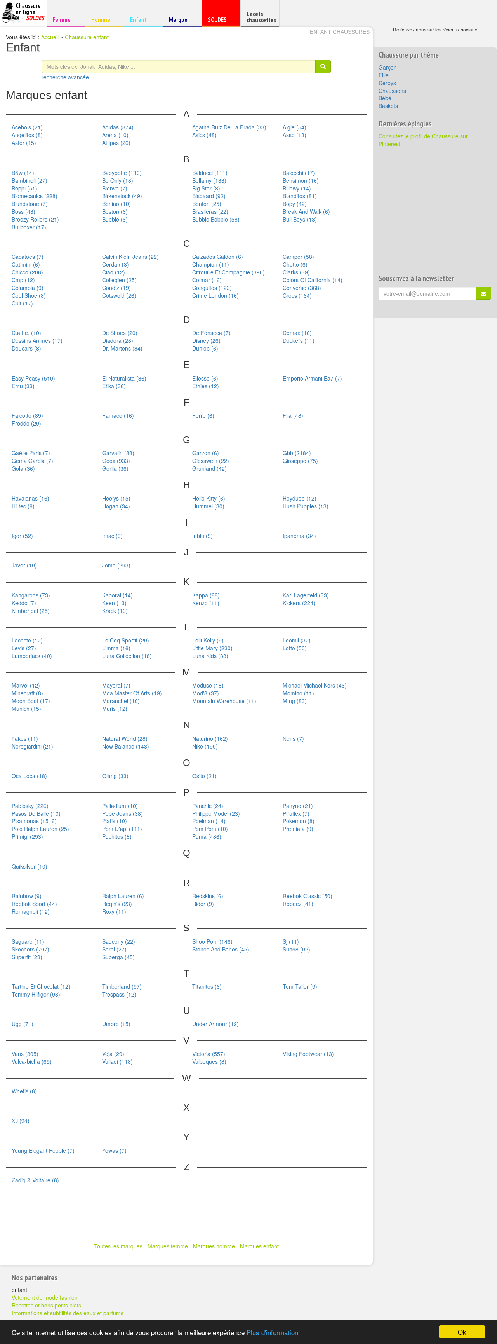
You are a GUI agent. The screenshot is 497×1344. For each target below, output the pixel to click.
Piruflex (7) (296, 813)
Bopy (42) (295, 204)
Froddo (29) (26, 423)
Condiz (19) (116, 287)
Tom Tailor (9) (300, 986)
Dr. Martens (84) (122, 348)
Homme (103, 19)
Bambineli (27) (29, 180)
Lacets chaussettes (261, 17)
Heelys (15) (116, 498)
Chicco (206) (27, 272)
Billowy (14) (297, 188)
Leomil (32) (297, 640)
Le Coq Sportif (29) (125, 640)
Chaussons (392, 90)
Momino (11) (298, 693)
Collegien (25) (119, 280)
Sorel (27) (114, 949)
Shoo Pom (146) (212, 941)
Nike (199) (205, 746)
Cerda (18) (115, 264)
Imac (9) (112, 535)
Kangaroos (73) (31, 595)
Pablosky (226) (30, 806)
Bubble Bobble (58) (216, 219)
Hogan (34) (116, 506)
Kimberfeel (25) (31, 610)
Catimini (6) (26, 264)
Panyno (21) (298, 806)
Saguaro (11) (28, 941)
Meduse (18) (208, 685)
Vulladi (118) (117, 1061)
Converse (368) (302, 287)
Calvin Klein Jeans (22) (130, 256)
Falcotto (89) (27, 415)
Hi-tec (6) (23, 506)
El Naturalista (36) (124, 378)
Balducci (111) (210, 172)
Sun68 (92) (296, 949)
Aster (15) (24, 143)
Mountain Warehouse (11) (224, 701)
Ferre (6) (203, 415)
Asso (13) (294, 135)
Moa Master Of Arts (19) (132, 693)
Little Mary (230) (212, 648)
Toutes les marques (118, 1246)
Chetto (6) (295, 264)
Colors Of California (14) (312, 280)
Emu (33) (23, 386)
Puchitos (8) (117, 836)
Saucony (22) (118, 941)
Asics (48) (204, 135)
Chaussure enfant (87, 37)
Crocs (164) (297, 295)
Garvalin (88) (118, 453)
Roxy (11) (114, 911)
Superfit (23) (27, 957)
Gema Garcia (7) (32, 460)
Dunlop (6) (205, 348)
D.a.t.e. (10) (26, 333)
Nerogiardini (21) (32, 746)
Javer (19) (24, 565)
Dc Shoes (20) (119, 333)
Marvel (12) (26, 685)
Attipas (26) (116, 143)
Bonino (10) (116, 204)
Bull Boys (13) (300, 219)
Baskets (388, 106)
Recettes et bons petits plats (46, 1305)
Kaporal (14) (117, 595)
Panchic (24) (207, 806)
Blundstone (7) (30, 204)
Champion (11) (210, 264)
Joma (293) (116, 565)
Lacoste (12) (27, 640)
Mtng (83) (295, 701)
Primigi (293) (27, 836)
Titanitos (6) (207, 986)
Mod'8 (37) (205, 693)
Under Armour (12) (215, 1024)
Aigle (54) (294, 127)
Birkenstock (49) (122, 196)
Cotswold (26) (119, 295)
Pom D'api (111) (122, 829)
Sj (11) (291, 941)
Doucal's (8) (26, 348)
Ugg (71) (22, 1024)
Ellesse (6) (205, 378)
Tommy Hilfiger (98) (36, 994)
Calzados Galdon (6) (217, 256)
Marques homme (214, 1246)
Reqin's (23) (117, 904)
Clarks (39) (296, 272)
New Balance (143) (125, 746)
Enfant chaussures (340, 32)
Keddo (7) (24, 603)
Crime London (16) (215, 295)
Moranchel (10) (121, 701)
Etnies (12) (205, 386)
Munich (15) (26, 708)
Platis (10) (114, 821)
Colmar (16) (207, 280)
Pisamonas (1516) (34, 821)
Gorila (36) (115, 468)
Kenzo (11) (205, 603)
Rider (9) (203, 904)
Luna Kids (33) (210, 656)
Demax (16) (297, 333)
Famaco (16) (118, 415)
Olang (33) (115, 776)
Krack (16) (115, 610)
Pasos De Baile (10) (36, 813)
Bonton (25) (206, 204)
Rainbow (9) (27, 896)
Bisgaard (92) (209, 196)
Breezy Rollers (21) (35, 219)
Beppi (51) (24, 188)
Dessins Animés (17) (37, 340)
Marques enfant (259, 1246)
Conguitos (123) (212, 287)
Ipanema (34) (299, 535)
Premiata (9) (298, 829)
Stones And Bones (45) (220, 949)
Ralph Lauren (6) (123, 896)
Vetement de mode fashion (45, 1297)
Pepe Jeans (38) (122, 813)
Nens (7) (293, 738)
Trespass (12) (119, 994)
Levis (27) (24, 648)
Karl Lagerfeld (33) (306, 595)
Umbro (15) (116, 1024)
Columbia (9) (27, 287)
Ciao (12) (113, 272)
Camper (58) (298, 256)
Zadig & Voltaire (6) (35, 1180)
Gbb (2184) (297, 453)
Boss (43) (23, 211)
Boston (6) (115, 211)
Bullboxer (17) (29, 227)
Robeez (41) (298, 904)
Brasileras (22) (210, 211)
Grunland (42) (209, 468)
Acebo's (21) (27, 127)
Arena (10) (115, 135)
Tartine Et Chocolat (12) (41, 986)
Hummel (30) (208, 506)
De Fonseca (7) (211, 333)
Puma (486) (206, 836)
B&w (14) (23, 172)
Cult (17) (22, 303)
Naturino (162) (210, 738)
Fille (384, 75)
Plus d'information (272, 1332)
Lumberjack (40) (32, 656)
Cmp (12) (23, 280)
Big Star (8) (206, 188)
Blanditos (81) (300, 196)
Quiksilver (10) (29, 866)
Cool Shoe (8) (29, 295)
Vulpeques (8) (209, 1061)
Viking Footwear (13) (308, 1054)
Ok (462, 1332)
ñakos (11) (25, 738)
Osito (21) (204, 776)
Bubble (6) (115, 219)
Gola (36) (23, 468)
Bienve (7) (114, 188)
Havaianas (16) (30, 498)
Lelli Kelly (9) (208, 640)
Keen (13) (114, 603)
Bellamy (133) (209, 180)
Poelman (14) (209, 821)
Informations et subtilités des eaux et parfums (67, 1313)
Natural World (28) (125, 738)
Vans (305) (25, 1054)
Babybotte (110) (122, 172)
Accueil (50, 37)
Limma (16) (116, 648)
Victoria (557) (208, 1054)
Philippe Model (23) (216, 813)
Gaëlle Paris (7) (31, 453)
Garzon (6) (205, 453)
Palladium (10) (120, 806)
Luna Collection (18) (127, 656)
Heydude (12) (299, 498)
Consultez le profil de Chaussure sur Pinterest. (423, 140)
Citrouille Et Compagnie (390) (228, 272)
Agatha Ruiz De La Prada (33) (229, 127)
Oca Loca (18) (29, 776)
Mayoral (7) (116, 685)
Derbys (387, 83)
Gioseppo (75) (300, 460)
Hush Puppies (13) (305, 506)
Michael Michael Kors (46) (315, 685)
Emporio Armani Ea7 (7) (312, 378)
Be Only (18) (117, 180)
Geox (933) (116, 460)
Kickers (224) (299, 603)
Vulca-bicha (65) (32, 1061)
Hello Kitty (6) (208, 498)
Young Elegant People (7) (43, 1150)
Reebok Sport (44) (34, 904)
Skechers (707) (30, 949)
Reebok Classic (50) (307, 896)
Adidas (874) (118, 127)
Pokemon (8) (299, 821)
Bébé (385, 98)
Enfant (142, 19)
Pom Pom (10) (210, 829)
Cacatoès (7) (27, 256)
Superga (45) (118, 957)
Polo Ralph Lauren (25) (40, 829)
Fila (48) (293, 415)
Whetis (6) (24, 1091)
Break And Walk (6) (306, 211)
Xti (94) (21, 1120)
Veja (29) (113, 1054)
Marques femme (168, 1246)
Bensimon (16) (301, 180)
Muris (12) (114, 708)
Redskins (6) (207, 896)
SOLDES (220, 21)
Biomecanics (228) (34, 196)
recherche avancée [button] (65, 77)
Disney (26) (206, 340)
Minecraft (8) (27, 693)
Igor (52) (22, 535)
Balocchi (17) (299, 172)
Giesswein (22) (210, 460)
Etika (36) (114, 386)
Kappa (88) (206, 595)
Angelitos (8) (27, 135)
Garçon (388, 67)
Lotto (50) (295, 648)
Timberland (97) (122, 986)
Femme (64, 19)
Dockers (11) (299, 340)
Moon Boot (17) (31, 701)
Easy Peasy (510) (33, 378)
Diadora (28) (117, 340)
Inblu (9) (202, 535)
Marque (181, 21)
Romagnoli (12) (31, 911)
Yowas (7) (114, 1150)
